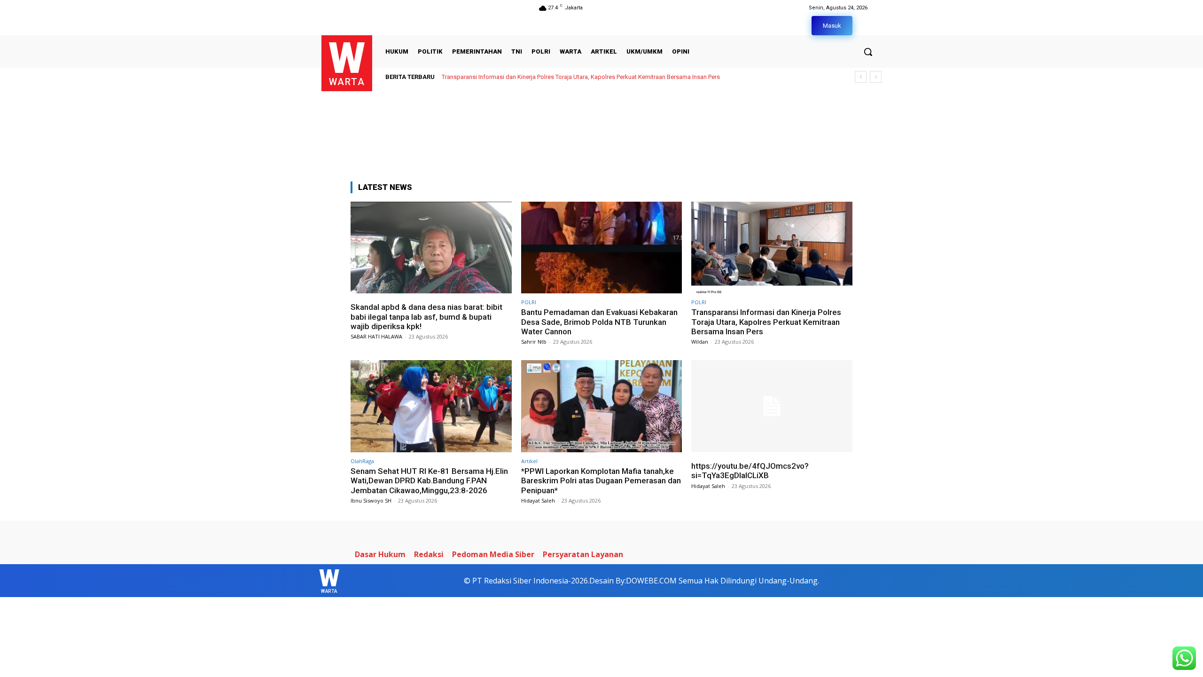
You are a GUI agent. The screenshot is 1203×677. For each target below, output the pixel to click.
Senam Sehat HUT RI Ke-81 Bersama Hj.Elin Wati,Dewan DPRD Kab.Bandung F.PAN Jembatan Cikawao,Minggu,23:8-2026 (429, 480)
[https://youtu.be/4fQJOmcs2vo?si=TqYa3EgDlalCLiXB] (771, 406)
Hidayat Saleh (538, 500)
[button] (868, 51)
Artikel (529, 461)
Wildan (699, 341)
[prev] (861, 77)
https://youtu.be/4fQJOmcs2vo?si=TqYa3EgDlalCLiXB (750, 470)
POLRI (528, 302)
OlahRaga (362, 461)
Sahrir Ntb (534, 341)
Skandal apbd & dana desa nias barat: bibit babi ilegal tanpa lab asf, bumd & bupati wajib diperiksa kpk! (426, 316)
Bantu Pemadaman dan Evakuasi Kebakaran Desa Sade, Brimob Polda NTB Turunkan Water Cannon (599, 321)
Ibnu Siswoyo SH (371, 500)
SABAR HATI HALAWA (376, 336)
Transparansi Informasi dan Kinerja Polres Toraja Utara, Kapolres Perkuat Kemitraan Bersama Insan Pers (581, 76)
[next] (876, 77)
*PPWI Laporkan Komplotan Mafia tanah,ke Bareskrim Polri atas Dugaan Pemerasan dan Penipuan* (601, 480)
